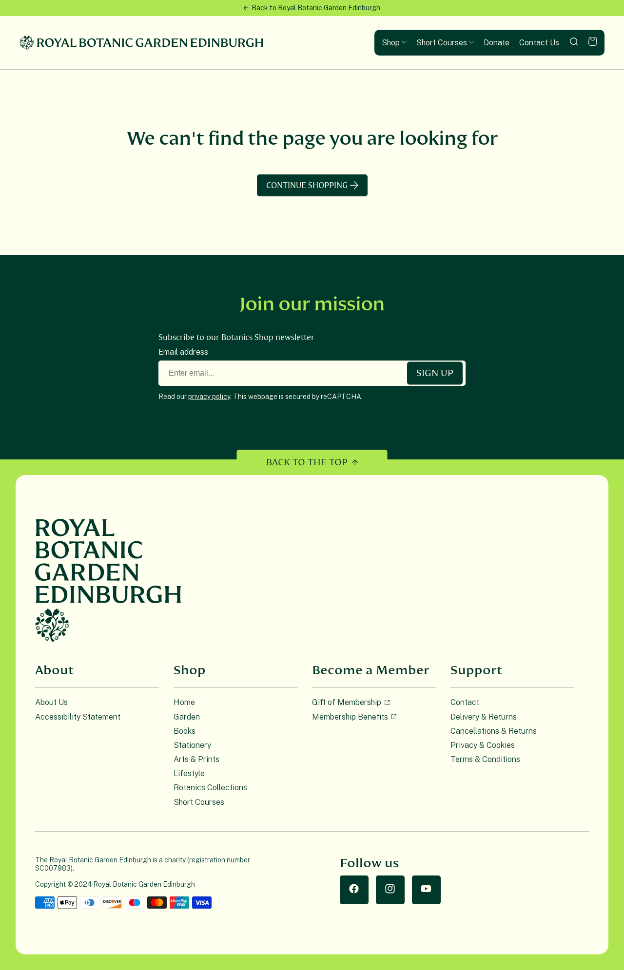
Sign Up (434, 373)
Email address (183, 352)
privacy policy (209, 396)
